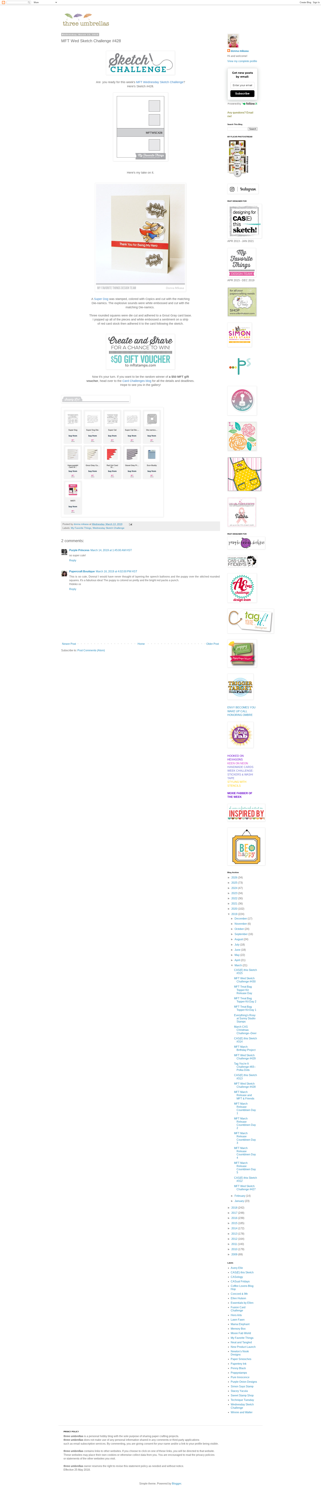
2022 (234, 898)
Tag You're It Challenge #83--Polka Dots (245, 1066)
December (241, 918)
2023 (234, 893)
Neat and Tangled (241, 1342)
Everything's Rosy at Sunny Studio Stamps (244, 1018)
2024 (234, 888)
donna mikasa (240, 51)
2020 (234, 908)
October (240, 929)
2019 (234, 914)
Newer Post (69, 643)
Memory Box (238, 1328)
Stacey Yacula (239, 1391)
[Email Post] (130, 524)
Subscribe (242, 93)
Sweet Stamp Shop (242, 1395)
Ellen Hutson (238, 1298)
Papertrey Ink (238, 1363)
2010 (234, 1249)
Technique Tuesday (242, 1400)
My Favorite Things (81, 528)
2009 (234, 1254)
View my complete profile (242, 61)
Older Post (212, 643)
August (239, 939)
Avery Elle (237, 1268)
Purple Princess (79, 550)
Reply (72, 560)
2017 (234, 1212)
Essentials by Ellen (242, 1302)
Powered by (234, 103)
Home (141, 643)
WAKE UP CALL (237, 711)
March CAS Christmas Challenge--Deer (245, 1030)
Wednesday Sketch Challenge (108, 528)
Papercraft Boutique (82, 571)
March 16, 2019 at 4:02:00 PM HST (116, 571)
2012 (234, 1238)
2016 (234, 1218)
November (241, 923)
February (240, 1195)
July (237, 944)
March (239, 965)
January (240, 1201)
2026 (234, 877)
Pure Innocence (240, 1377)
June (238, 949)
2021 (234, 903)
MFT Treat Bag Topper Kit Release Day (243, 989)
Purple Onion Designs (244, 1381)
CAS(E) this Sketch (242, 1272)
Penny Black (238, 1368)
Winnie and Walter (241, 1412)
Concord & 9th (239, 1293)
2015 (234, 1223)
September (241, 934)
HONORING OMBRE (240, 715)
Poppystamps (239, 1372)
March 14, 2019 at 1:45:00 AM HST (111, 550)
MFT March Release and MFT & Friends (244, 1095)
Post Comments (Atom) (91, 650)
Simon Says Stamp (242, 1386)
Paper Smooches (241, 1359)
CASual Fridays (240, 1281)
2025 (234, 882)
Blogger (176, 1483)
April (238, 960)
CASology (237, 1277)
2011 (234, 1244)
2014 (234, 1228)
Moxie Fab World (241, 1333)
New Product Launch (243, 1346)
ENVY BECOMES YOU (241, 707)
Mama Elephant (240, 1324)
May (237, 955)
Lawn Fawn (238, 1319)
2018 (234, 1207)
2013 (234, 1233)
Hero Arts (236, 1315)
